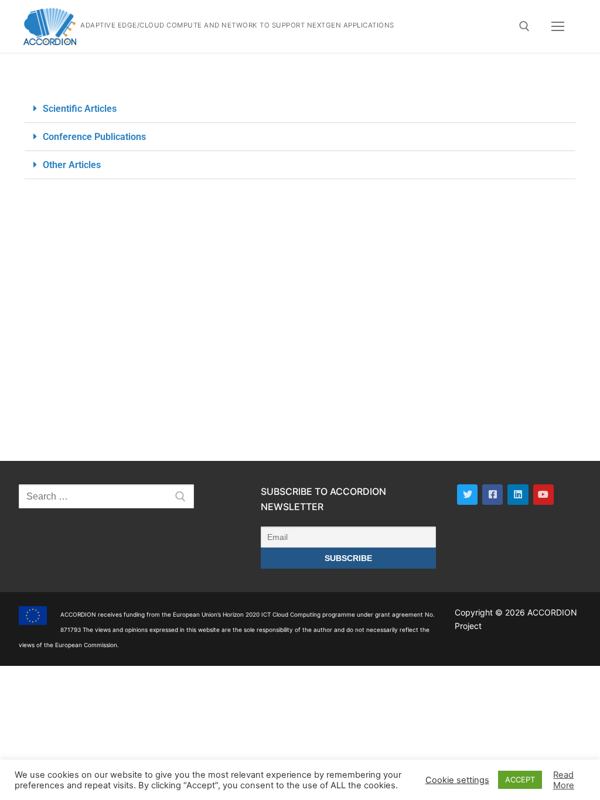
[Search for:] (106, 496)
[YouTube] (543, 494)
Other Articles (72, 164)
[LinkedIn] (517, 494)
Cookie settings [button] (457, 780)
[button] (300, 109)
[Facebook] (492, 494)
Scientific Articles (80, 108)
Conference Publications (94, 136)
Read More (563, 780)
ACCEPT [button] (520, 779)
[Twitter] (467, 494)
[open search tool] (524, 26)
